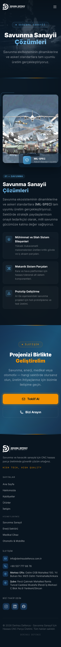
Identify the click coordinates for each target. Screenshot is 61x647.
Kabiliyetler (9, 496)
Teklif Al (33, 399)
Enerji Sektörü (10, 528)
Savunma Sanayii (12, 522)
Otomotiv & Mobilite (14, 540)
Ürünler (7, 502)
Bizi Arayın (33, 412)
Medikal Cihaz (10, 534)
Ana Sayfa (8, 484)
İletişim (6, 508)
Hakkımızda (9, 490)
